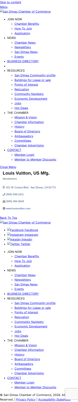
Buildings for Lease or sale (33, 80)
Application (22, 33)
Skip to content (10, 2)
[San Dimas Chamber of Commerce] (25, 11)
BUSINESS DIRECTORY (23, 61)
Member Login (24, 155)
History (19, 126)
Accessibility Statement (54, 399)
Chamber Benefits (27, 24)
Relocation (22, 89)
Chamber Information (29, 122)
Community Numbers (29, 94)
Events (19, 56)
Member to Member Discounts (35, 159)
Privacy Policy (26, 399)
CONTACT (14, 150)
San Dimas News (26, 52)
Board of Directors (27, 131)
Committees (23, 140)
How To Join (23, 28)
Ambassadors (24, 136)
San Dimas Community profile (35, 75)
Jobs (18, 103)
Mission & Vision (26, 117)
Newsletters (23, 47)
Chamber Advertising (29, 145)
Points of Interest (26, 84)
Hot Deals (21, 108)
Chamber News (25, 42)
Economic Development (31, 98)
